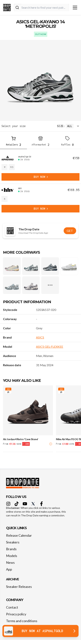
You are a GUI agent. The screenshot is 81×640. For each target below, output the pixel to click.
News (10, 562)
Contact (12, 607)
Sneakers (12, 542)
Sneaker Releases (19, 586)
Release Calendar (19, 535)
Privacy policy (16, 614)
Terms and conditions (21, 621)
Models (11, 556)
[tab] (13, 142)
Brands (11, 549)
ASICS (40, 337)
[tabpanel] (40, 183)
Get (70, 230)
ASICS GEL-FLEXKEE (49, 346)
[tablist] (40, 142)
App (9, 569)
